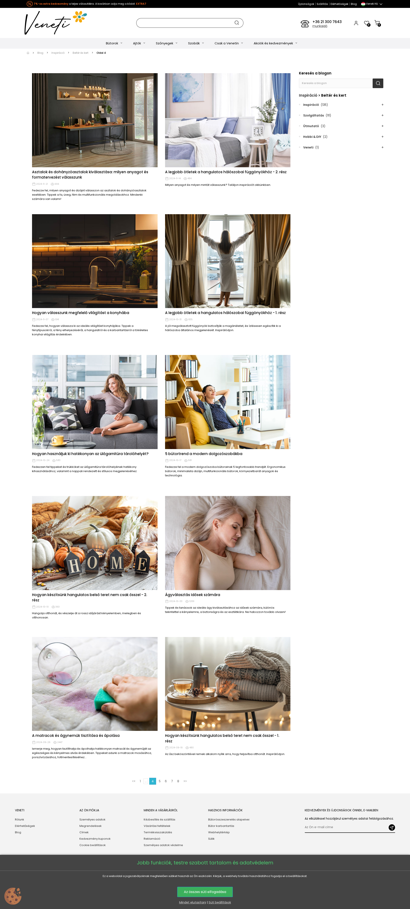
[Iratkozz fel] (392, 827)
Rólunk (19, 819)
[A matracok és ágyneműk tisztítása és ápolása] (95, 684)
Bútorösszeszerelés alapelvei (228, 819)
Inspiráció (308, 95)
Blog (354, 4)
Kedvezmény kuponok (95, 839)
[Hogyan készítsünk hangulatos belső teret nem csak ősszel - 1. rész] (228, 684)
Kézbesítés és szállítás (159, 819)
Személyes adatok (92, 819)
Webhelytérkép (219, 832)
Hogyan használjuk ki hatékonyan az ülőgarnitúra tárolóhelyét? (90, 453)
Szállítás (322, 4)
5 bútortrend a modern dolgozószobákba (203, 453)
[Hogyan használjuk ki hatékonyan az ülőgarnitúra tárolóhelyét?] (95, 402)
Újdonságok (306, 4)
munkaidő (319, 26)
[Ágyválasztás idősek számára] (228, 543)
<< (134, 781)
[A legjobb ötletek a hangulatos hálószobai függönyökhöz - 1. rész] (228, 261)
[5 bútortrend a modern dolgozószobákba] (228, 402)
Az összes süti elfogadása (205, 891)
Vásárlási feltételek (157, 826)
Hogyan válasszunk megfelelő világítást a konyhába (80, 312)
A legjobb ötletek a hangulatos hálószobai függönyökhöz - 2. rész (226, 172)
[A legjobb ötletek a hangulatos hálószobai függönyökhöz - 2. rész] (228, 120)
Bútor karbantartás (221, 826)
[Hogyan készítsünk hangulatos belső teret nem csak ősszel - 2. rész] (95, 543)
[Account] (356, 22)
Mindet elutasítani (192, 902)
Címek (84, 832)
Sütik (211, 839)
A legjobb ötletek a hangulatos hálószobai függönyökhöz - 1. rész (225, 312)
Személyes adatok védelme (163, 845)
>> (185, 781)
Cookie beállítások (92, 845)
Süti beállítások (220, 902)
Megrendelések (90, 826)
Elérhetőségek (339, 4)
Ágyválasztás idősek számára (192, 594)
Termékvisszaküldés (158, 832)
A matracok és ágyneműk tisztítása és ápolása (76, 735)
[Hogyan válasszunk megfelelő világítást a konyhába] (95, 261)
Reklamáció (152, 839)
